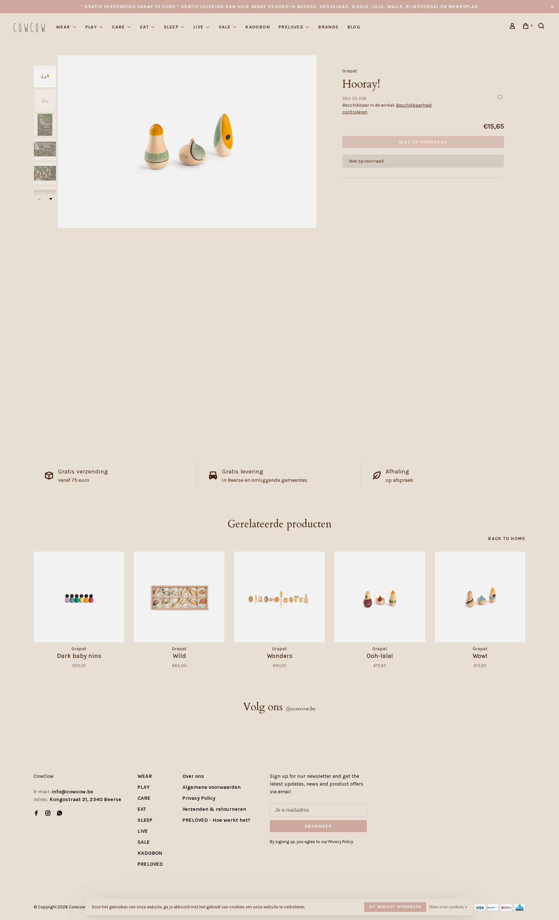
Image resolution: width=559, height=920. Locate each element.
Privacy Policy (198, 798)
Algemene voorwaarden (211, 787)
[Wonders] (279, 597)
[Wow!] (480, 597)
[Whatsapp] (59, 813)
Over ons (193, 776)
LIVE (198, 27)
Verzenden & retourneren (214, 809)
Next (51, 199)
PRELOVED (291, 27)
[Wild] (179, 597)
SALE (225, 27)
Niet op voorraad (423, 142)
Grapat (349, 71)
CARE (118, 27)
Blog (354, 27)
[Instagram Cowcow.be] (47, 813)
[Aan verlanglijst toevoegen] (499, 98)
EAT (144, 27)
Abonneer (318, 826)
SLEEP (171, 27)
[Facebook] (36, 813)
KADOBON (258, 27)
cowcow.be (301, 708)
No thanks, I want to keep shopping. (467, 903)
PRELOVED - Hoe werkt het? (216, 820)
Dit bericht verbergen (395, 906)
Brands (328, 27)
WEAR (63, 27)
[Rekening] (513, 27)
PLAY (91, 27)
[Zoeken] (542, 27)
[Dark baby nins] (79, 597)
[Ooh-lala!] (379, 597)
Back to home (506, 538)
